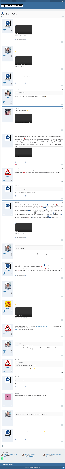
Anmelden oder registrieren (55, 1)
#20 (62, 429)
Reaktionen (4, 29)
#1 (62, 19)
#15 (62, 340)
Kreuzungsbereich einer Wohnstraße (41, 326)
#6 (62, 134)
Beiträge (4, 31)
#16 (62, 359)
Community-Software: (32, 467)
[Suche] (62, 1)
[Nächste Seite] (8, 16)
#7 (62, 168)
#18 (62, 393)
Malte (17, 345)
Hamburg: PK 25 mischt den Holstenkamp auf (53, 454)
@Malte (16, 329)
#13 (62, 300)
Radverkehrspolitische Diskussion (29, 456)
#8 (62, 185)
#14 (62, 324)
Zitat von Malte (19, 362)
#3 (62, 72)
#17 (62, 376)
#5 (62, 108)
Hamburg (5, 456)
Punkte (4, 30)
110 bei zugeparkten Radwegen (30, 454)
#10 (62, 244)
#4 (62, 89)
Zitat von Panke (19, 413)
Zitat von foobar (19, 188)
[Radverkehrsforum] (32, 6)
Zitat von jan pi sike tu (20, 92)
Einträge (4, 58)
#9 (62, 202)
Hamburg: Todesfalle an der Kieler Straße (10, 454)
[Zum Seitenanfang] (63, 468)
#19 (62, 410)
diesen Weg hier (21, 417)
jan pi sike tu (8, 14)
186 (6, 16)
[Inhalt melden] (62, 42)
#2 (62, 46)
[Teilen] (63, 16)
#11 (62, 262)
